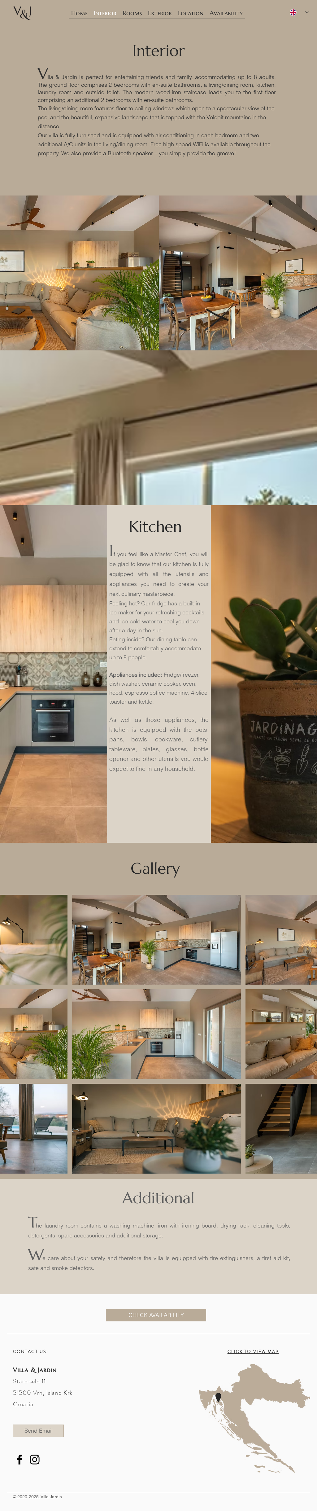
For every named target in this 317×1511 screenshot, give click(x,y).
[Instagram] (34, 1459)
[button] (156, 940)
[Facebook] (19, 1459)
